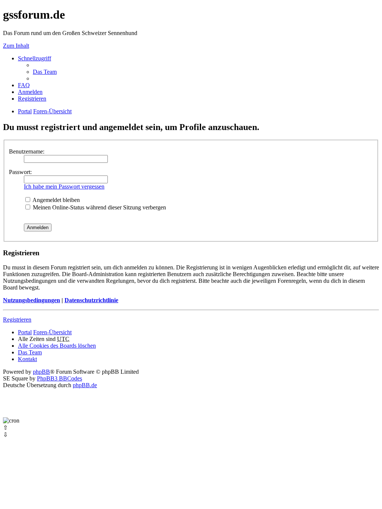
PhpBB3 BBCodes (59, 378)
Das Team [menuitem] (45, 72)
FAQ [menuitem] (24, 85)
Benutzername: (26, 151)
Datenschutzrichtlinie (91, 300)
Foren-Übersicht (52, 332)
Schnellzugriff (34, 58)
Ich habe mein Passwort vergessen (64, 186)
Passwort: (20, 172)
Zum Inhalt (16, 45)
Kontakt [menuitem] (27, 359)
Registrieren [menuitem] (32, 98)
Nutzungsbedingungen (31, 300)
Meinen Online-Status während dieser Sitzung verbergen (98, 207)
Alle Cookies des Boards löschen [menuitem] (57, 345)
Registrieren (17, 319)
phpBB (41, 372)
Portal (25, 111)
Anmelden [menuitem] (30, 92)
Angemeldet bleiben (55, 200)
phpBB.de (85, 385)
